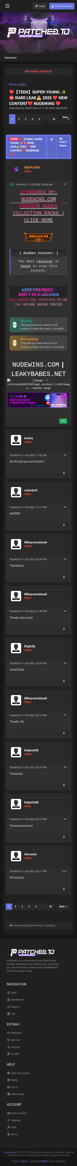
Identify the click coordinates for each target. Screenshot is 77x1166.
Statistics (16, 1032)
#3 (65, 507)
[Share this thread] (51, 146)
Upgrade (15, 1120)
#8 (65, 767)
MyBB (43, 1161)
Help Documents (20, 1073)
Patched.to (11, 57)
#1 (65, 184)
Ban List (15, 1040)
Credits (14, 1054)
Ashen (23, 1161)
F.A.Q (13, 1087)
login (25, 266)
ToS (12, 1013)
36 (53, 119)
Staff (13, 992)
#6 (65, 663)
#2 (65, 455)
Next (65, 119)
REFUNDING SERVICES (38, 71)
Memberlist (17, 999)
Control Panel (18, 1113)
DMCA (14, 1080)
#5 (65, 611)
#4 (65, 559)
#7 (65, 715)
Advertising (17, 1094)
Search (14, 1006)
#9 (65, 819)
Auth (13, 1127)
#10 (64, 871)
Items (13, 1134)
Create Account (63, 6)
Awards (15, 1047)
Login (41, 6)
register (45, 261)
